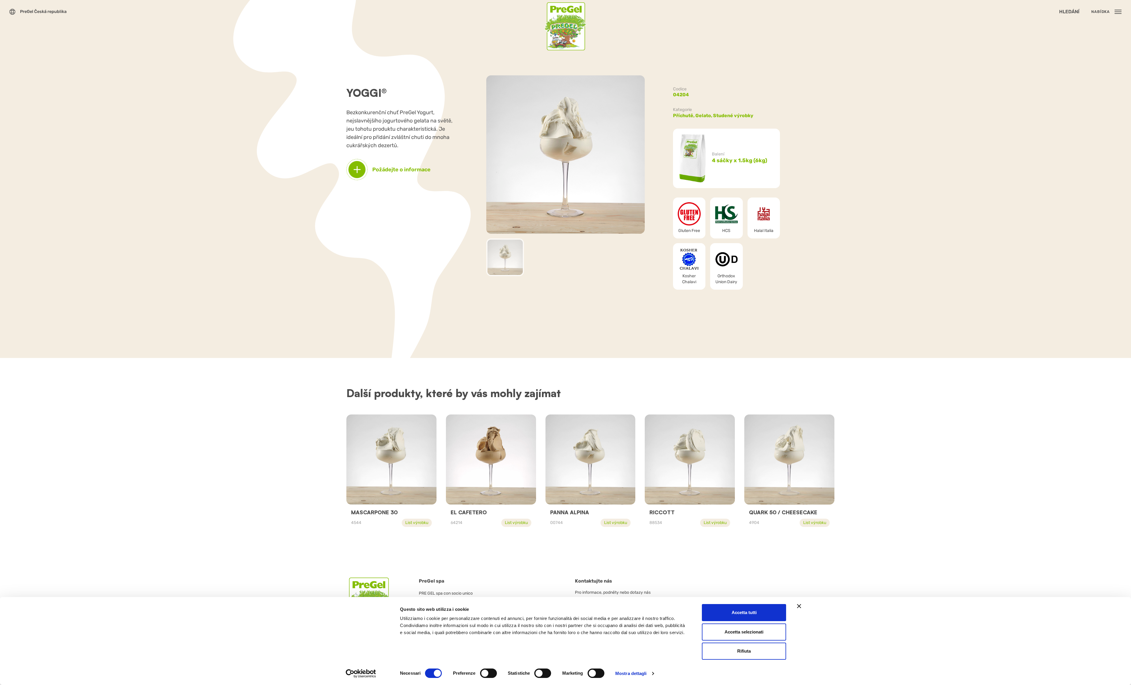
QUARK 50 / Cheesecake (783, 512)
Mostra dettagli (631, 673)
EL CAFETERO (469, 512)
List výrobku (416, 522)
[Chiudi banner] (799, 606)
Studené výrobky (733, 115)
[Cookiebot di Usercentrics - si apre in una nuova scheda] (361, 673)
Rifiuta (744, 651)
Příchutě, (684, 115)
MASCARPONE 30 (374, 512)
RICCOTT (661, 512)
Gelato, (704, 115)
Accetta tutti (744, 612)
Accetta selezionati (744, 631)
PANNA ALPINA (569, 512)
